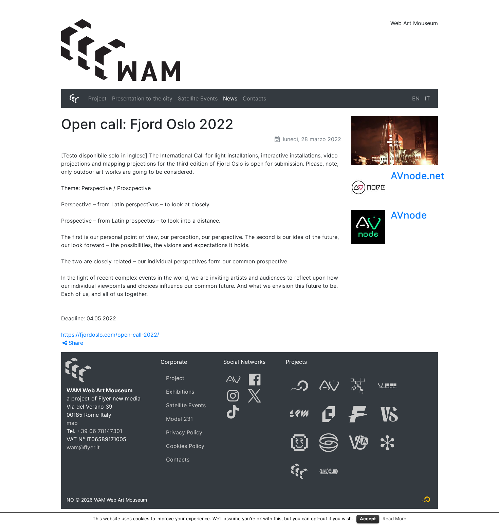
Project (97, 98)
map (72, 422)
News (230, 98)
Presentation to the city (142, 98)
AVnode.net (417, 176)
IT (427, 98)
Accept (368, 518)
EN (416, 98)
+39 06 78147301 (99, 431)
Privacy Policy (184, 432)
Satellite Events (198, 98)
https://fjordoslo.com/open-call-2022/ (110, 334)
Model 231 (179, 418)
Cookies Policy (185, 446)
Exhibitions (180, 391)
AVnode (409, 215)
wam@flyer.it (83, 447)
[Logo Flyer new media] (425, 501)
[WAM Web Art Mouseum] (120, 49)
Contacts (254, 98)
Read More (394, 518)
